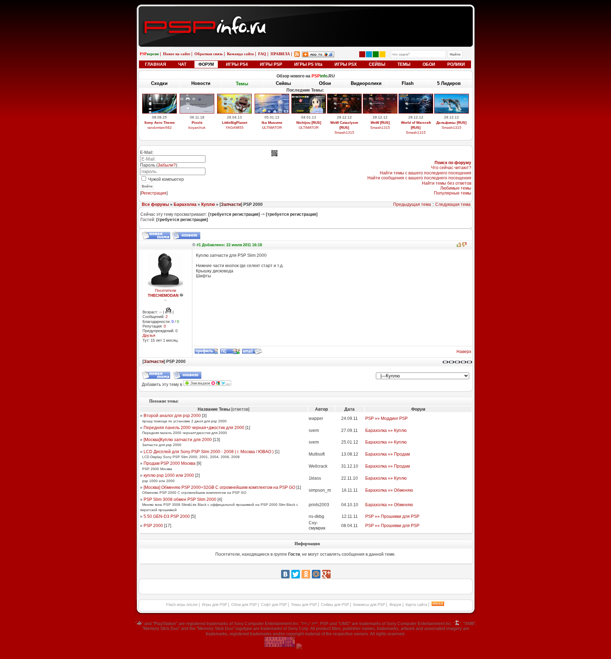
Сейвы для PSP (335, 604)
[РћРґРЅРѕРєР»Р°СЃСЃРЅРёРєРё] (306, 574)
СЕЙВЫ (377, 64)
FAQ (262, 54)
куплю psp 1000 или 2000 (169, 475)
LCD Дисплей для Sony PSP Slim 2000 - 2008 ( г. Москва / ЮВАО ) (209, 451)
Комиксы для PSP (369, 604)
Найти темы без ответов (446, 183)
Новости (200, 83)
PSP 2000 (153, 525)
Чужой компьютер (165, 179)
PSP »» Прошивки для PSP (392, 516)
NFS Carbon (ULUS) (415, 123)
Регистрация (154, 193)
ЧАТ (182, 64)
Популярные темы (452, 193)
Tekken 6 (272, 123)
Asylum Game (308, 132)
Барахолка (185, 204)
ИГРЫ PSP (271, 64)
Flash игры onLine (182, 604)
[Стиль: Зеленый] (376, 54)
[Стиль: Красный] (362, 54)
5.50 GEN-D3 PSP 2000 (167, 516)
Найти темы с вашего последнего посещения (425, 172)
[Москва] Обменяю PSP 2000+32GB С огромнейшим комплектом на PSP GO (219, 487)
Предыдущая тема (412, 204)
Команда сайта (240, 54)
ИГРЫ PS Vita (308, 64)
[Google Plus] (326, 574)
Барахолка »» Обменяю (389, 490)
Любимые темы (455, 188)
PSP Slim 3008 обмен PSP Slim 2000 (180, 499)
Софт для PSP (274, 604)
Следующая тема (453, 204)
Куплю (208, 204)
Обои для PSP (244, 604)
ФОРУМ (206, 64)
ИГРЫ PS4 (237, 64)
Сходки (159, 83)
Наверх (463, 351)
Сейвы (283, 83)
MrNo (451, 127)
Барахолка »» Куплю (386, 430)
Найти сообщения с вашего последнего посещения (419, 177)
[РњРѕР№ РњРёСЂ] (316, 574)
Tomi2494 (344, 132)
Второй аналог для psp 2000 (172, 415)
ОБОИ (429, 64)
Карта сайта (416, 604)
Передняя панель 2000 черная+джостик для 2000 (194, 427)
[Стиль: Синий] (369, 54)
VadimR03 (159, 132)
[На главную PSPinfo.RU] (306, 11)
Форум (395, 604)
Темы (242, 83)
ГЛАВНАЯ (155, 64)
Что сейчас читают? (451, 167)
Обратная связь (208, 54)
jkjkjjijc (380, 132)
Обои (325, 83)
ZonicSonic (235, 132)
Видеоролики (366, 83)
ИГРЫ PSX (345, 64)
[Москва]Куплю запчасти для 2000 (178, 439)
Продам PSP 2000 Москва (170, 463)
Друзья (148, 335)
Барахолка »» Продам (387, 454)
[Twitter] (295, 574)
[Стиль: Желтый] (382, 54)
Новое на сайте (176, 54)
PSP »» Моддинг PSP (386, 418)
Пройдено (451, 123)
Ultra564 (416, 127)
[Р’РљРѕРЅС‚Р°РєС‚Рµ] (285, 574)
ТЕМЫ (404, 64)
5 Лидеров (449, 83)
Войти (147, 186)
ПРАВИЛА (280, 54)
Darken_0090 (272, 127)
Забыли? (167, 165)
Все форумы (155, 204)
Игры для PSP (214, 604)
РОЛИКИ (456, 64)
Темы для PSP (304, 604)
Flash (408, 83)
